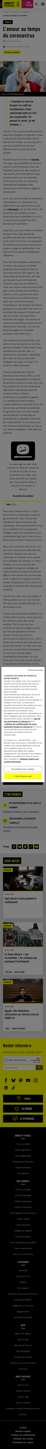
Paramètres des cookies (23, 769)
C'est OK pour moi (23, 776)
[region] (23, 724)
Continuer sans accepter (35, 670)
